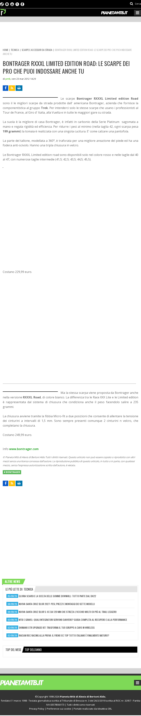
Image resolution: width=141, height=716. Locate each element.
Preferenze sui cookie (59, 708)
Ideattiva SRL (104, 708)
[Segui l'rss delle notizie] (12, 88)
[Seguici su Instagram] (7, 3)
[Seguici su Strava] (17, 3)
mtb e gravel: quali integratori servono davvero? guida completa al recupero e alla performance (73, 619)
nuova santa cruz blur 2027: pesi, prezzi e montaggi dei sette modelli (57, 604)
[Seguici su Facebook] (22, 3)
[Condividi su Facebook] (5, 88)
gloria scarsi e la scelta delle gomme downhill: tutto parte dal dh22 (57, 596)
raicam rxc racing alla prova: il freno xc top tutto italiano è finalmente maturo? (64, 635)
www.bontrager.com (24, 449)
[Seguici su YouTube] (12, 3)
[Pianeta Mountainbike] (3, 11)
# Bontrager (12, 472)
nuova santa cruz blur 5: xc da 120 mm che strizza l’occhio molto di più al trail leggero (68, 612)
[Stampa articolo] (19, 88)
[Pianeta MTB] (28, 682)
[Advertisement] (69, 35)
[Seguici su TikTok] (2, 3)
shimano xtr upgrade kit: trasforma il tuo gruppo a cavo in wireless (57, 627)
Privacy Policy (36, 708)
